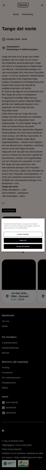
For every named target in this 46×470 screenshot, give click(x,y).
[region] (23, 235)
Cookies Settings (23, 234)
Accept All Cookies (23, 246)
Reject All (23, 240)
